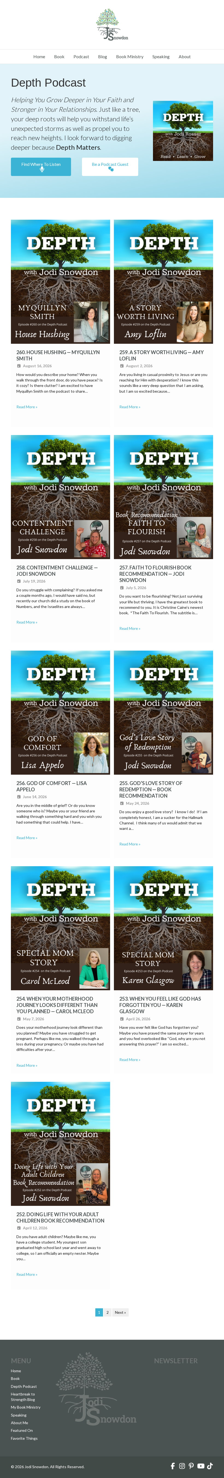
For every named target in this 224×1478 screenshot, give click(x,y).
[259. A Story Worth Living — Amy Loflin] (163, 281)
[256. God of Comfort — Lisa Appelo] (60, 712)
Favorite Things (24, 1438)
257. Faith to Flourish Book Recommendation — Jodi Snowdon (155, 574)
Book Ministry (129, 56)
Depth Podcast (24, 1386)
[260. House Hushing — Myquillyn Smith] (60, 281)
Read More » (26, 406)
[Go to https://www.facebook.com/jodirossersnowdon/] (172, 1466)
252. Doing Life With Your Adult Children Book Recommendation (60, 1217)
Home (39, 56)
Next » (120, 1312)
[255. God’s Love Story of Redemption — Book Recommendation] (163, 712)
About (185, 56)
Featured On (22, 1430)
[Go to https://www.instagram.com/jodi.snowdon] (182, 1466)
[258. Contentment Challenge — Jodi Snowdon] (60, 496)
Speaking (161, 56)
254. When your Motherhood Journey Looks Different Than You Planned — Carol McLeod (57, 1005)
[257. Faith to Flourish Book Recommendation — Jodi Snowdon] (163, 496)
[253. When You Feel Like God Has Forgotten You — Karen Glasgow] (163, 927)
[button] (41, 167)
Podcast (81, 56)
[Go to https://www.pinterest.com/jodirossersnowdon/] (191, 1466)
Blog (102, 56)
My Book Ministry (25, 1407)
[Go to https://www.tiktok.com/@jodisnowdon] (210, 1466)
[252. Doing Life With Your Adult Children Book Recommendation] (60, 1143)
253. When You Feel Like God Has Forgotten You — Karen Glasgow (160, 1005)
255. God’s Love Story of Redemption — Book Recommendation (150, 789)
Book (59, 56)
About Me (19, 1422)
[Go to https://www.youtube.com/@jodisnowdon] (200, 1466)
